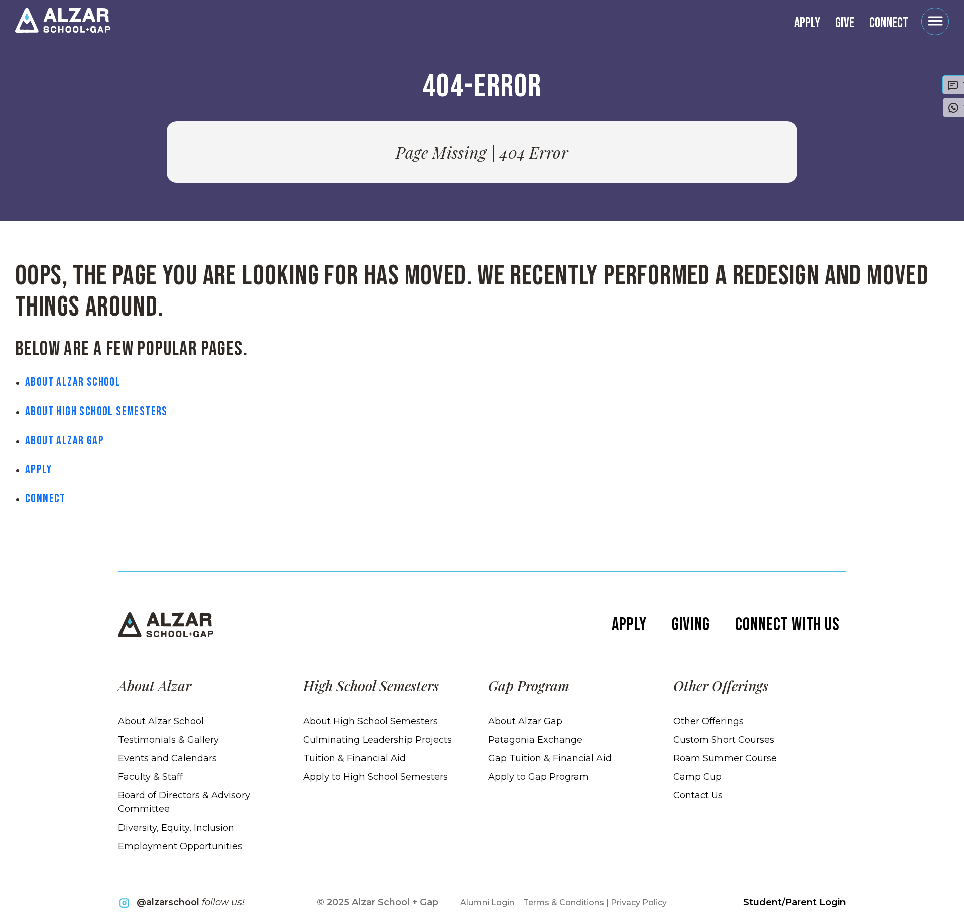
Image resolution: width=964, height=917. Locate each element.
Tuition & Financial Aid (354, 758)
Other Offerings (708, 721)
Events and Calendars (167, 758)
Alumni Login (487, 902)
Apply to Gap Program (538, 776)
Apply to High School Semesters (375, 776)
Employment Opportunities (180, 846)
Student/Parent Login (794, 902)
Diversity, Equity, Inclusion (176, 827)
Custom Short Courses (723, 739)
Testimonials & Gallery (168, 739)
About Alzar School (72, 382)
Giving (690, 625)
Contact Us (698, 795)
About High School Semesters (96, 411)
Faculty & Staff (150, 776)
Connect (889, 23)
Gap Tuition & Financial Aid (550, 758)
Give (844, 23)
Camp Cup (697, 776)
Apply (807, 23)
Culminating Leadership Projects (377, 739)
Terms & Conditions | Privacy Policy (595, 902)
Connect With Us (787, 625)
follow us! (191, 902)
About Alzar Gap (64, 440)
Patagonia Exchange (535, 739)
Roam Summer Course (725, 758)
